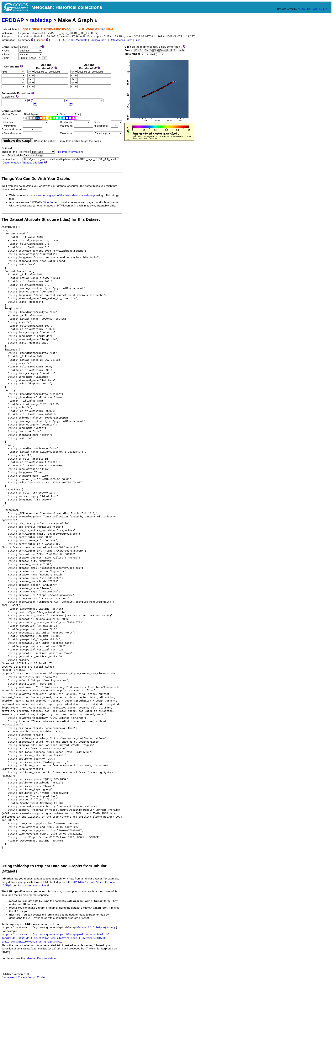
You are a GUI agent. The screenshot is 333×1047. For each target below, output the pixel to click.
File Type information (69, 151)
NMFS (309, 9)
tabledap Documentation (41, 958)
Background (97, 40)
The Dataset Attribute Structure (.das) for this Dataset (51, 219)
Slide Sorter (50, 202)
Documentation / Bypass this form (23, 162)
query (112, 927)
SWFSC (317, 9)
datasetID (84, 927)
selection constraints (34, 885)
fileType (98, 927)
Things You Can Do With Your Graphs (36, 178)
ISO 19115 (67, 40)
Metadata (81, 40)
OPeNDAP (79, 882)
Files (137, 40)
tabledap (41, 20)
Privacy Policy (26, 977)
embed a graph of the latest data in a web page (67, 195)
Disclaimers (9, 977)
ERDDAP (13, 20)
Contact (41, 977)
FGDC (54, 40)
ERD (325, 9)
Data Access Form (121, 40)
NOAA (301, 9)
